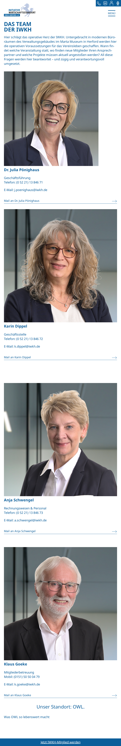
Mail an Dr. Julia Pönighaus (21, 201)
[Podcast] (118, 3)
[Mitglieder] (111, 3)
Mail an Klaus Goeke (17, 695)
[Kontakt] (99, 3)
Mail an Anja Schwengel (20, 531)
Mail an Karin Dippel (17, 357)
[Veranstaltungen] (105, 3)
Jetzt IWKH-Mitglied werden (61, 742)
